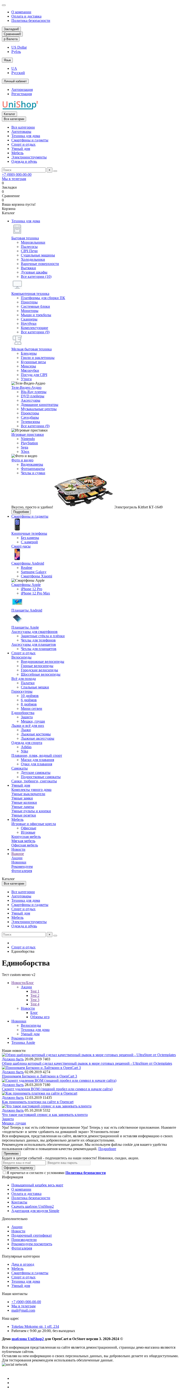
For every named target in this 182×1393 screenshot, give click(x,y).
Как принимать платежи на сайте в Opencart (37, 1102)
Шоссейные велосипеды (40, 674)
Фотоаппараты (33, 469)
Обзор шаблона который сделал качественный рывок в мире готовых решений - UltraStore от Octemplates (87, 1063)
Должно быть (13, 1059)
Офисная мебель (24, 845)
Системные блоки (35, 306)
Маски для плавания (37, 760)
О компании (21, 12)
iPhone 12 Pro (31, 589)
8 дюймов (29, 704)
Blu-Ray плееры (33, 392)
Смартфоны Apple (26, 585)
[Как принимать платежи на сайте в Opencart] (39, 1093)
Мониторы (29, 311)
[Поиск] (55, 171)
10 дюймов (30, 696)
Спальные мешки (35, 687)
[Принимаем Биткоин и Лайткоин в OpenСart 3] (41, 1068)
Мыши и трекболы (36, 315)
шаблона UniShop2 (28, 1339)
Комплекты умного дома (31, 790)
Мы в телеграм (14, 179)
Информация (12, 1177)
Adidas (26, 747)
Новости (18, 849)
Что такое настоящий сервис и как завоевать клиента (45, 1115)
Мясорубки (30, 370)
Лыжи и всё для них (27, 726)
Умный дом (20, 149)
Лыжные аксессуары (37, 738)
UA (14, 68)
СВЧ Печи (29, 251)
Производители (24, 1240)
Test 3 (34, 1000)
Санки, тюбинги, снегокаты (34, 781)
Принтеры (29, 302)
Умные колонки (24, 802)
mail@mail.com (23, 1310)
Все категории (23, 127)
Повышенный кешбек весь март (37, 1185)
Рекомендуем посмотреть (31, 1244)
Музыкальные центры (39, 409)
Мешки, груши (33, 721)
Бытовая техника (25, 238)
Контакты (19, 1202)
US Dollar (19, 47)
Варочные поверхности (40, 264)
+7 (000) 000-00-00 (17, 174)
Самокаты (19, 768)
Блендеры (29, 353)
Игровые (28, 832)
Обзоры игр (40, 1017)
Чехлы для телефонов (38, 640)
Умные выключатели (28, 794)
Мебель (17, 153)
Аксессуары (30, 400)
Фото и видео (22, 460)
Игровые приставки (27, 434)
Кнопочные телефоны (29, 533)
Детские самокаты (35, 773)
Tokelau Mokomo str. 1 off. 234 (35, 1326)
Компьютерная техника (30, 294)
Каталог (9, 114)
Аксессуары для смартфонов (34, 632)
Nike (24, 751)
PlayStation (29, 443)
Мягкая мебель (23, 841)
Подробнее (21, 512)
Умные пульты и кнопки (31, 811)
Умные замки (22, 798)
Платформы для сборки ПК (43, 298)
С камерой (29, 542)
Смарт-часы (21, 546)
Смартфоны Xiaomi (36, 576)
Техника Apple (23, 1042)
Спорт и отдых (23, 144)
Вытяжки (28, 268)
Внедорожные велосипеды (42, 661)
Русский (18, 73)
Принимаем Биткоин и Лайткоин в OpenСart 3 (39, 1076)
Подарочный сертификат (31, 1235)
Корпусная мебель (26, 837)
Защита (27, 717)
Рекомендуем (22, 866)
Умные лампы (22, 807)
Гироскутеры (21, 691)
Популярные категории (21, 1256)
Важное (17, 854)
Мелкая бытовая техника (31, 349)
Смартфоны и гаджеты (29, 140)
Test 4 (34, 1004)
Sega (24, 447)
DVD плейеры (32, 396)
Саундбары (30, 417)
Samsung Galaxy (33, 572)
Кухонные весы (33, 362)
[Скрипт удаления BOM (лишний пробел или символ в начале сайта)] (59, 1080)
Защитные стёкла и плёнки (43, 636)
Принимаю (11, 1153)
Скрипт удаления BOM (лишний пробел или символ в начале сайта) (57, 1089)
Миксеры (28, 366)
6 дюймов (29, 700)
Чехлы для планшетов (38, 649)
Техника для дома (25, 136)
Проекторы (30, 413)
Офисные (28, 828)
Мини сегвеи (31, 708)
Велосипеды (21, 657)
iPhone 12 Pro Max (35, 593)
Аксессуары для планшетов (33, 644)
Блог (34, 1013)
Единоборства (22, 713)
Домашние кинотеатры (39, 405)
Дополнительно (14, 1219)
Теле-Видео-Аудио (26, 387)
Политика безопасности (30, 21)
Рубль (16, 52)
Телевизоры (30, 422)
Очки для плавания (36, 764)
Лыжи (26, 730)
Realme (26, 568)
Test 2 (34, 996)
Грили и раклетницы (38, 358)
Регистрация (21, 94)
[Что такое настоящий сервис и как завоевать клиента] (46, 1106)
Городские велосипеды (39, 670)
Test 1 (34, 991)
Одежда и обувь (24, 161)
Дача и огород (22, 1264)
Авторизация (22, 90)
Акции (17, 858)
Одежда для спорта (26, 743)
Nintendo (28, 439)
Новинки (18, 862)
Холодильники (33, 259)
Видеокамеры (32, 464)
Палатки (28, 683)
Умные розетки (23, 815)
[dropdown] (4, 5)
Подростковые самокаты (41, 777)
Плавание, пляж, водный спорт (36, 755)
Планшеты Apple (25, 627)
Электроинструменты (29, 157)
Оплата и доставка (26, 16)
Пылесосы (29, 247)
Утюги (26, 379)
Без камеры (30, 538)
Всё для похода (23, 679)
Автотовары (21, 132)
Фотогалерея (21, 871)
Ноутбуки (28, 323)
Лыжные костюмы (36, 734)
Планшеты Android (26, 610)
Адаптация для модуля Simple (35, 1211)
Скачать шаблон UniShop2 (32, 1206)
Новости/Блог (22, 983)
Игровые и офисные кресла (33, 824)
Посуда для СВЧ (34, 375)
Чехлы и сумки (33, 473)
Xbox (25, 452)
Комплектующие (34, 328)
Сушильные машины (38, 255)
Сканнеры (29, 319)
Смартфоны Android (27, 563)
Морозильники (33, 242)
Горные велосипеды (37, 666)
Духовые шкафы (34, 272)
